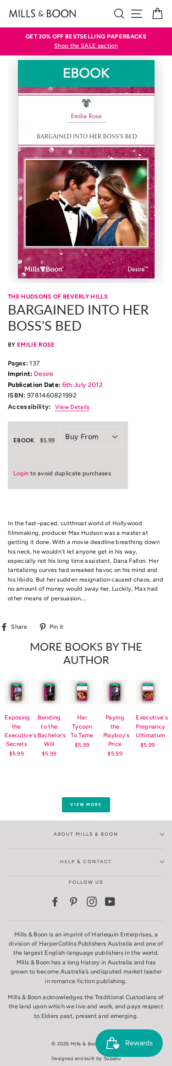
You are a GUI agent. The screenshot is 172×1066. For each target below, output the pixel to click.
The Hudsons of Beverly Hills (58, 296)
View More (85, 804)
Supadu (112, 1058)
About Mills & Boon (86, 834)
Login (21, 473)
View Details (72, 406)
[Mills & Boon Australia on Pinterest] (73, 902)
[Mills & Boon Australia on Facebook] (55, 902)
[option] (86, 41)
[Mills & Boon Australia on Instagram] (92, 902)
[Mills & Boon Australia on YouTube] (110, 902)
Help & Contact (86, 862)
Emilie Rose (36, 344)
